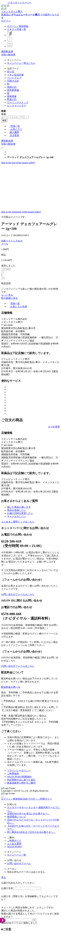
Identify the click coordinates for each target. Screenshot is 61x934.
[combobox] (15, 117)
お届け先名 (7, 888)
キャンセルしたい (16, 516)
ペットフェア (14, 78)
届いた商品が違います (19, 507)
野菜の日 (12, 99)
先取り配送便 (8, 54)
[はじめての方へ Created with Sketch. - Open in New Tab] (9, 35)
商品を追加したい (16, 510)
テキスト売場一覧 (16, 29)
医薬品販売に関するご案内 (21, 783)
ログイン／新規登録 (17, 26)
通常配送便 (7, 51)
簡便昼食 (12, 96)
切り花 (10, 71)
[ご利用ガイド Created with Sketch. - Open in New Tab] (9, 40)
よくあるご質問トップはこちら (17, 521)
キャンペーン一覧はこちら (21, 63)
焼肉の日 (12, 87)
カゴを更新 (54, 426)
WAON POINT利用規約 (19, 776)
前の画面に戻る (9, 298)
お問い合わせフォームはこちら (17, 594)
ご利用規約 (13, 773)
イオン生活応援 (15, 74)
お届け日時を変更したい (20, 513)
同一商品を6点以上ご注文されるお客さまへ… (31, 832)
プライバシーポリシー (19, 770)
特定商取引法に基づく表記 (21, 780)
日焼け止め (13, 81)
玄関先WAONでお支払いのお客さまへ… (28, 813)
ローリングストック (17, 102)
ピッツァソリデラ (16, 105)
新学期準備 (13, 90)
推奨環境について (16, 816)
